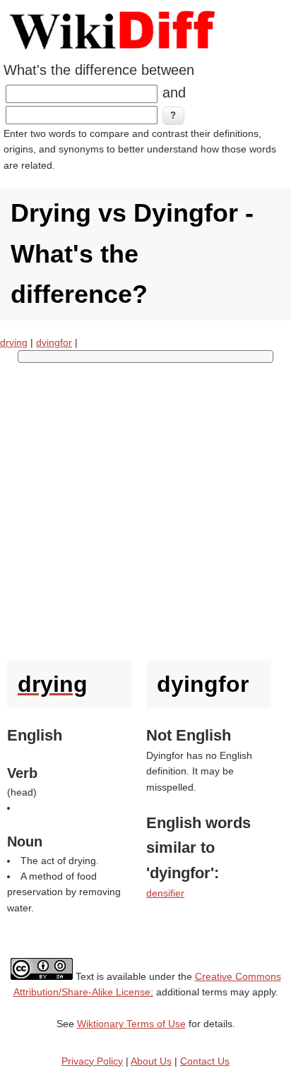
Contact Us (205, 1061)
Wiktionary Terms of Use (131, 1023)
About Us (151, 1061)
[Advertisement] (145, 508)
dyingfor (54, 342)
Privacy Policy (92, 1061)
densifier (165, 893)
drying (14, 342)
